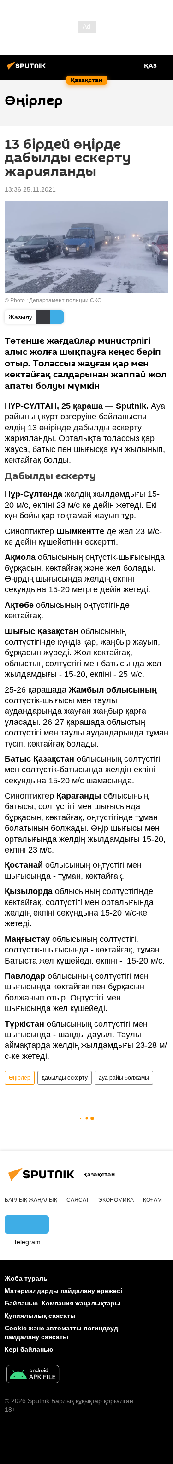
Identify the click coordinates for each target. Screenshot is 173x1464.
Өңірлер (19, 1078)
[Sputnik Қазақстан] (28, 69)
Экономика (116, 1200)
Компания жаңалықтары (81, 1303)
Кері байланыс (29, 1349)
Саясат (77, 1200)
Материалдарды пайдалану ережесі (63, 1290)
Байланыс (21, 1303)
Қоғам (152, 1200)
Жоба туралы (27, 1278)
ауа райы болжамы (124, 1078)
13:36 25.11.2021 (30, 189)
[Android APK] (32, 1375)
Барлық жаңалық (31, 1200)
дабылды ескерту (65, 1078)
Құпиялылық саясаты (40, 1315)
